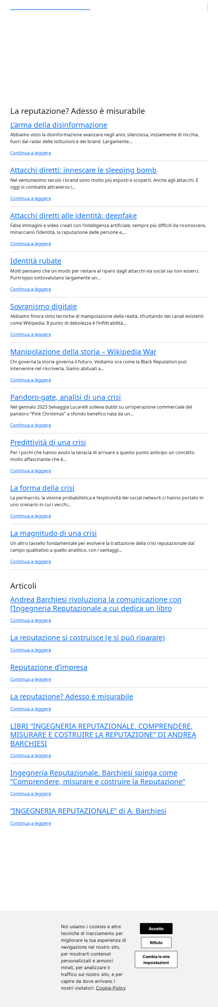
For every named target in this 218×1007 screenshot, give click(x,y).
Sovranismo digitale (43, 306)
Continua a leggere (30, 153)
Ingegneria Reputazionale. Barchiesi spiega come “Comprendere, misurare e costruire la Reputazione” (97, 777)
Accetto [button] (156, 928)
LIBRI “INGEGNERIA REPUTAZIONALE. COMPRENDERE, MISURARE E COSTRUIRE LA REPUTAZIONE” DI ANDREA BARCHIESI (103, 734)
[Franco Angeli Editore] (109, 892)
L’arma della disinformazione (58, 124)
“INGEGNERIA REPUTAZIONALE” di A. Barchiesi (88, 811)
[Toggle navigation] (207, 7)
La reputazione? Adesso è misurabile (71, 696)
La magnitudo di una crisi (53, 533)
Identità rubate (35, 260)
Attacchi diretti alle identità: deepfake (73, 215)
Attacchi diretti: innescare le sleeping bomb (83, 170)
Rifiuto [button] (156, 942)
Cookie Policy (111, 988)
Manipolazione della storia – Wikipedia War (83, 351)
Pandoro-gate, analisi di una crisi (65, 397)
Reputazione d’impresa (48, 667)
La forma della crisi (42, 488)
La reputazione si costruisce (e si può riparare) (87, 637)
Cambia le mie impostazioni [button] (156, 959)
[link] (111, 988)
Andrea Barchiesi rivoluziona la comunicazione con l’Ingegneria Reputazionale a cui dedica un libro (96, 603)
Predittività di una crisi (48, 442)
